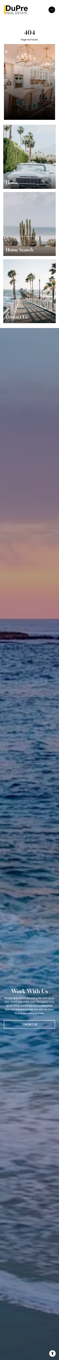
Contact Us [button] (29, 1024)
